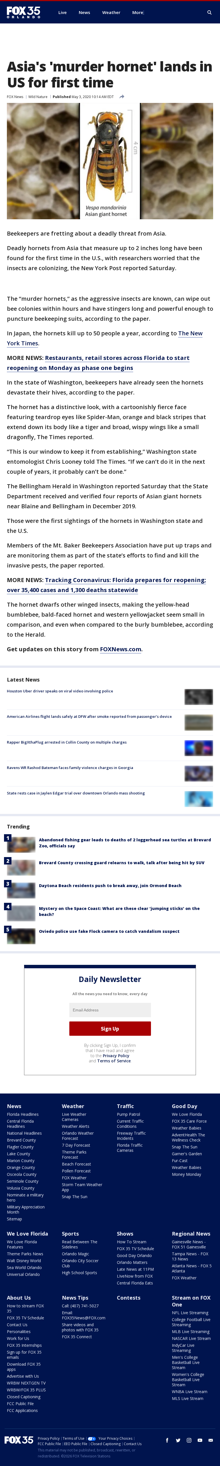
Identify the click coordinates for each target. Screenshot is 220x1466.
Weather (73, 1106)
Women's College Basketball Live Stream (188, 1379)
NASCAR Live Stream (191, 1338)
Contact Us (17, 1324)
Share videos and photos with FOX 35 (80, 1327)
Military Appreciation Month (26, 1209)
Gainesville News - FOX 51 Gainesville (189, 1244)
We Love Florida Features (22, 1244)
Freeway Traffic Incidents (131, 1135)
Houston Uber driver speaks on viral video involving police (60, 691)
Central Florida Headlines (20, 1123)
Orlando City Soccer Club (80, 1263)
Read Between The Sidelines (79, 1244)
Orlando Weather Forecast (78, 1135)
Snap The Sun (74, 1196)
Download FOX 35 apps (24, 1366)
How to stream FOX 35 (25, 1308)
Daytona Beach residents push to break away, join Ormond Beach (110, 885)
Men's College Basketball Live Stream (186, 1362)
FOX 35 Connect (77, 1336)
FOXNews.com (120, 649)
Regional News (191, 1233)
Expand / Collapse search (209, 12)
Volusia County (20, 1188)
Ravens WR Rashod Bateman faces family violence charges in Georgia (70, 767)
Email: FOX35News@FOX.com (83, 1315)
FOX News (15, 96)
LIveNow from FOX (135, 1276)
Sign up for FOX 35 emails (24, 1354)
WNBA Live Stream (189, 1391)
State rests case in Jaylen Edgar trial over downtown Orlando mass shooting (76, 793)
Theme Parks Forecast (74, 1154)
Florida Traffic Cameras (130, 1147)
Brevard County (21, 1140)
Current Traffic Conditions (130, 1123)
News (14, 1106)
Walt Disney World (24, 1260)
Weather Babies (186, 1128)
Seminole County (22, 1181)
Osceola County (21, 1174)
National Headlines (24, 1133)
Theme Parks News (25, 1253)
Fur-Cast (180, 1160)
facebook (167, 1440)
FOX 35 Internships (24, 1345)
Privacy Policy (116, 1055)
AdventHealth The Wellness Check (188, 1137)
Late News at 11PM (135, 1269)
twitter (178, 1440)
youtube (200, 1440)
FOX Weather (74, 1177)
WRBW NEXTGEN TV (26, 1383)
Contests (128, 1297)
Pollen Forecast (76, 1171)
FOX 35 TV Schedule (135, 1248)
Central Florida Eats (135, 1283)
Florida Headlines (23, 1114)
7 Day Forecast (76, 1145)
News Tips (75, 1297)
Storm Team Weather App (82, 1187)
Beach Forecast (76, 1164)
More (137, 12)
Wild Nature (38, 96)
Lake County (18, 1153)
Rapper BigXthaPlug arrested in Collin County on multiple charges (67, 742)
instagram (189, 1440)
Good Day (184, 1106)
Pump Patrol (128, 1114)
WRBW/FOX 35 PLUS (26, 1390)
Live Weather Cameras (74, 1117)
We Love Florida (187, 1114)
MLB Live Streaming (190, 1331)
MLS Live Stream (187, 1398)
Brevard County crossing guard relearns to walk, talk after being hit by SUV (122, 862)
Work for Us (18, 1338)
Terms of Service (114, 1060)
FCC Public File (20, 1403)
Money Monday (186, 1174)
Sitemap (14, 1219)
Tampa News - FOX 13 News (190, 1256)
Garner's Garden (187, 1153)
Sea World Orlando (24, 1267)
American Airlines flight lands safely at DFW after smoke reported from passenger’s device (89, 716)
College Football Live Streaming (191, 1322)
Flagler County (20, 1147)
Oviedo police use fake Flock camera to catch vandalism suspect (109, 931)
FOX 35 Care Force (189, 1121)
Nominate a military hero (25, 1197)
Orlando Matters (132, 1262)
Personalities (19, 1331)
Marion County (20, 1160)
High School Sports (79, 1272)
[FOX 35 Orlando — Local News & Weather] (26, 12)
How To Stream (131, 1241)
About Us (19, 1297)
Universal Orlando (23, 1274)
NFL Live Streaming (190, 1312)
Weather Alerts (75, 1126)
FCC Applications (22, 1410)
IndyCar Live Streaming (183, 1347)
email (210, 1440)
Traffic (125, 1106)
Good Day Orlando (134, 1255)
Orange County (21, 1167)
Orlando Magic (75, 1253)
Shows (125, 1233)
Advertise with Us (23, 1376)
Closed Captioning (23, 1396)
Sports (70, 1233)
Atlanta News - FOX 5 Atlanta (192, 1268)
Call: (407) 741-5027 (80, 1305)
